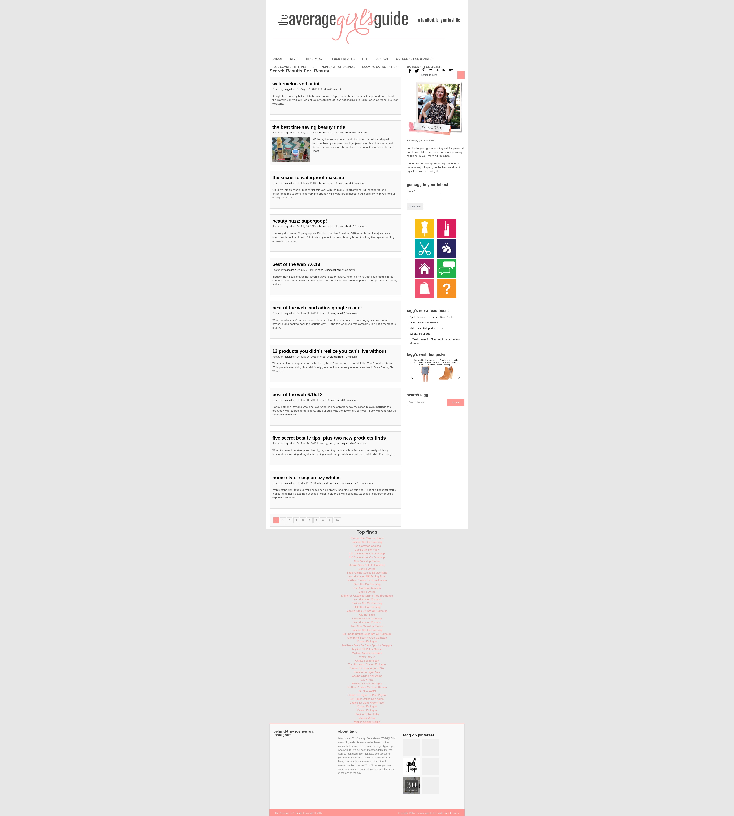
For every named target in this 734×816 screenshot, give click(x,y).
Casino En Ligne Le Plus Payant (367, 695)
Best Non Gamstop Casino (367, 626)
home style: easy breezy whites (306, 477)
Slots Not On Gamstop (367, 607)
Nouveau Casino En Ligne (380, 66)
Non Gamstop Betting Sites (293, 66)
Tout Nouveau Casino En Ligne (367, 664)
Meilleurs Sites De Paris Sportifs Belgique (367, 645)
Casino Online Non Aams (367, 675)
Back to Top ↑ (451, 813)
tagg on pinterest (418, 735)
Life (365, 58)
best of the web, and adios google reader (317, 307)
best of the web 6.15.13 (297, 394)
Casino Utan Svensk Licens (367, 538)
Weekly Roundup (420, 333)
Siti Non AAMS (367, 691)
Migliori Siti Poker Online (367, 649)
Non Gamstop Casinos (338, 66)
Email (411, 191)
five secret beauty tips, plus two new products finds (329, 438)
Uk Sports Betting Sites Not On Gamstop (367, 633)
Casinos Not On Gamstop (414, 58)
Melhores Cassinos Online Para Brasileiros (367, 595)
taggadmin (290, 89)
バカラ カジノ (367, 656)
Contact (382, 58)
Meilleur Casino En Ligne (367, 652)
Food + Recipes (343, 58)
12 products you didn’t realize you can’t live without (329, 351)
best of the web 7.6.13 (296, 264)
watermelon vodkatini (295, 83)
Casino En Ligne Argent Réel (367, 668)
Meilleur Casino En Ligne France (367, 580)
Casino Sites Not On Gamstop (367, 564)
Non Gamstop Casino (367, 561)
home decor (325, 483)
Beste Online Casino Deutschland (367, 572)
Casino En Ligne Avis (367, 672)
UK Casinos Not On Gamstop (367, 553)
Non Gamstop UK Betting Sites (367, 576)
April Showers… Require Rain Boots (431, 317)
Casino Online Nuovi (367, 549)
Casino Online (367, 568)
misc (330, 132)
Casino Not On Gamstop (367, 618)
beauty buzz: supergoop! (299, 221)
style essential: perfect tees (426, 328)
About (278, 58)
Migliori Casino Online (367, 721)
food (323, 89)
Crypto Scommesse (367, 660)
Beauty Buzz (315, 58)
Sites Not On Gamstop (367, 584)
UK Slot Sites (367, 614)
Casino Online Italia (367, 714)
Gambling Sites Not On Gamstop (367, 637)
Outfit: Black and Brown (424, 322)
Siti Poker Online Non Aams (367, 698)
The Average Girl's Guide (288, 813)
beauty (322, 132)
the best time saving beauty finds (308, 127)
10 (337, 520)
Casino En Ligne (367, 641)
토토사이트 (367, 679)
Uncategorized (343, 132)
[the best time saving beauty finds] (291, 149)
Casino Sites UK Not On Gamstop (367, 610)
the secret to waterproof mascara (308, 177)
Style (294, 58)
